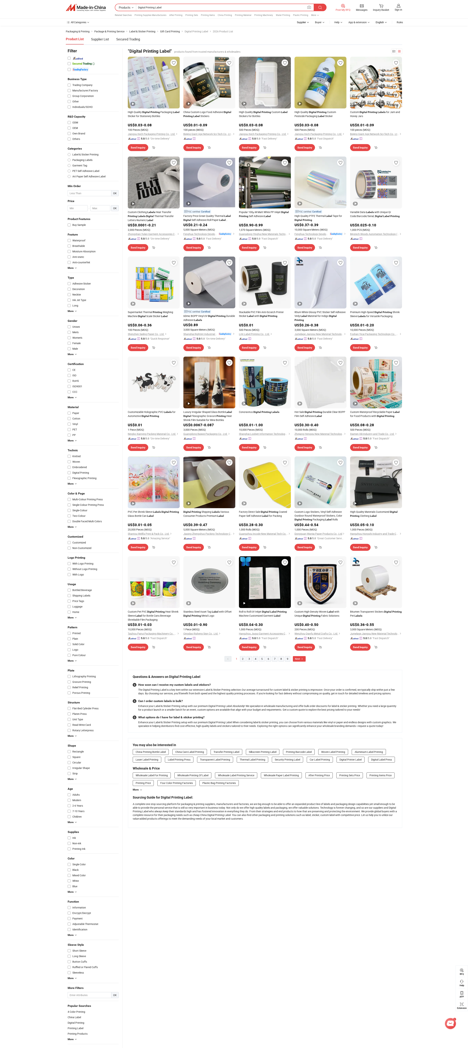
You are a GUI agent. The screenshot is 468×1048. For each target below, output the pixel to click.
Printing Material (243, 15)
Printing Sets (191, 15)
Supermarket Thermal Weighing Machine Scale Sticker (150, 314)
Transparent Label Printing (215, 759)
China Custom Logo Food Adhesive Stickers (207, 114)
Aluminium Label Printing (369, 752)
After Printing (175, 15)
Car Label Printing (320, 759)
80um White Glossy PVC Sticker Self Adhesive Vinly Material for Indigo (320, 315)
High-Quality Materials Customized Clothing (374, 514)
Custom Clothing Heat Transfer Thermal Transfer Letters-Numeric (151, 216)
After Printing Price (319, 775)
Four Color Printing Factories (176, 783)
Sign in (398, 9)
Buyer (318, 22)
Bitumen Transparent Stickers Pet (376, 613)
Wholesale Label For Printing (152, 775)
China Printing (225, 15)
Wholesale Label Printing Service (236, 775)
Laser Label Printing (147, 759)
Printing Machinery (263, 15)
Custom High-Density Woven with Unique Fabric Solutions (317, 613)
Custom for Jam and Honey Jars (375, 114)
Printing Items (208, 15)
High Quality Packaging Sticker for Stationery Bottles (154, 114)
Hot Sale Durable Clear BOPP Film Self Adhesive (320, 414)
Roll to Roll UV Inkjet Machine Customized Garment (263, 613)
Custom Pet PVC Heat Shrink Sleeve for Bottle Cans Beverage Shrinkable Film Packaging (153, 615)
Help (336, 22)
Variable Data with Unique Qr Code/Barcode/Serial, (375, 214)
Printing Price (143, 783)
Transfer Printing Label (226, 752)
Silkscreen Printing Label (262, 752)
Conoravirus (259, 412)
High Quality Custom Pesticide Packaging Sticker (315, 114)
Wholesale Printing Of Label (192, 775)
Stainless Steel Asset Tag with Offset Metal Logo (207, 613)
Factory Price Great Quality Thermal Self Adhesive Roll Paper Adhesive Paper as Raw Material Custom (207, 218)
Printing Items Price (380, 775)
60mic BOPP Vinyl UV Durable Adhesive (209, 318)
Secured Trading (128, 39)
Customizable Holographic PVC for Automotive (152, 414)
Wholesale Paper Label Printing (281, 775)
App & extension (357, 22)
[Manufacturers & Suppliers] (86, 7)
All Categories (78, 22)
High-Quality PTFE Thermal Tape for (318, 217)
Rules (400, 22)
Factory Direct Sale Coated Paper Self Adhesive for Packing (263, 514)
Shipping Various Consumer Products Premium (206, 514)
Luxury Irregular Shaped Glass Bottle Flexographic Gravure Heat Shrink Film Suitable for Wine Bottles (207, 416)
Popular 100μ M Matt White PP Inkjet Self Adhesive (264, 214)
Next (298, 659)
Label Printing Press (179, 759)
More (136, 789)
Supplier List (100, 39)
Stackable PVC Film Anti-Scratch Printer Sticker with (261, 314)
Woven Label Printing (333, 752)
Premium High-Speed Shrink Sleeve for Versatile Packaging (375, 314)
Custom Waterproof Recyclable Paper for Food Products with (375, 414)
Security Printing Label (287, 759)
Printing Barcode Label (299, 752)
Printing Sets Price (349, 775)
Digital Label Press (381, 759)
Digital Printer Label (350, 759)
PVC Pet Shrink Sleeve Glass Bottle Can (153, 514)
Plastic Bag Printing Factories (219, 783)
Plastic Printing (300, 15)
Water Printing (283, 15)
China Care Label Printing (189, 752)
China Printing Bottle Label (151, 752)
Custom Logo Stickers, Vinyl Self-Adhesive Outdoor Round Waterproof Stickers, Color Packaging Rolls (318, 515)
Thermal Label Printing (252, 759)
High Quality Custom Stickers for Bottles (263, 114)
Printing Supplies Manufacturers (150, 15)
